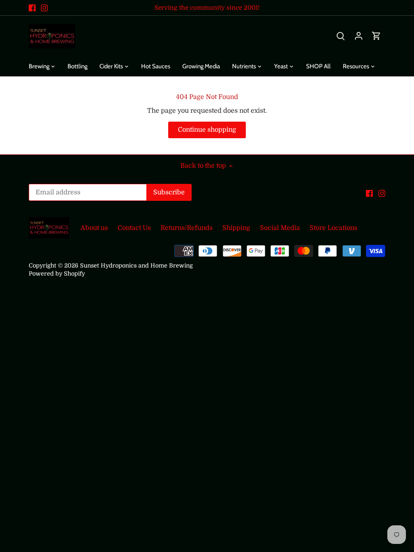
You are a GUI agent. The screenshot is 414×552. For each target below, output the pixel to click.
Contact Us (134, 228)
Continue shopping (207, 129)
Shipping (236, 228)
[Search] (341, 36)
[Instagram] (44, 7)
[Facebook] (32, 7)
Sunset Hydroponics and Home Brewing (136, 265)
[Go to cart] (376, 36)
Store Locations (333, 228)
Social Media (280, 228)
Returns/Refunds (187, 228)
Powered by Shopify (57, 273)
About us (94, 228)
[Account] (359, 36)
